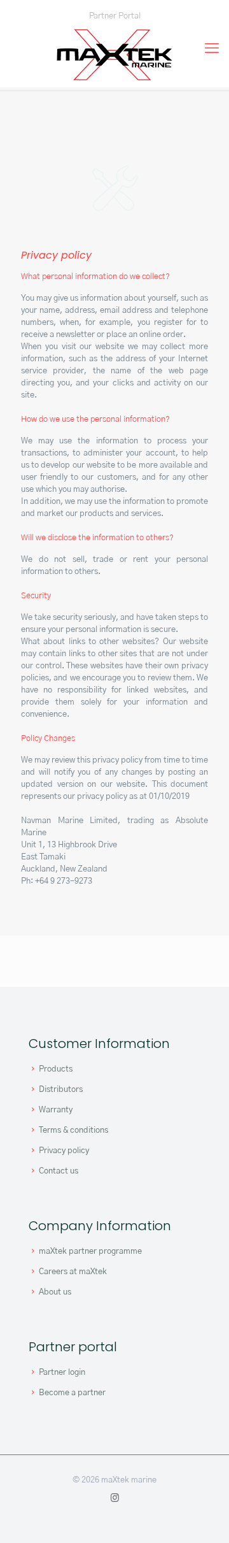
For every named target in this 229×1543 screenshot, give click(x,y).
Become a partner (72, 1393)
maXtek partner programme (90, 1251)
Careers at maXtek (73, 1272)
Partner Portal (115, 16)
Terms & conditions (73, 1130)
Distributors (61, 1090)
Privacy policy (64, 1151)
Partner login (62, 1372)
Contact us (58, 1171)
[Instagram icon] (115, 1498)
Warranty (56, 1110)
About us (55, 1292)
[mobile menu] (212, 48)
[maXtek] (114, 54)
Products (56, 1069)
